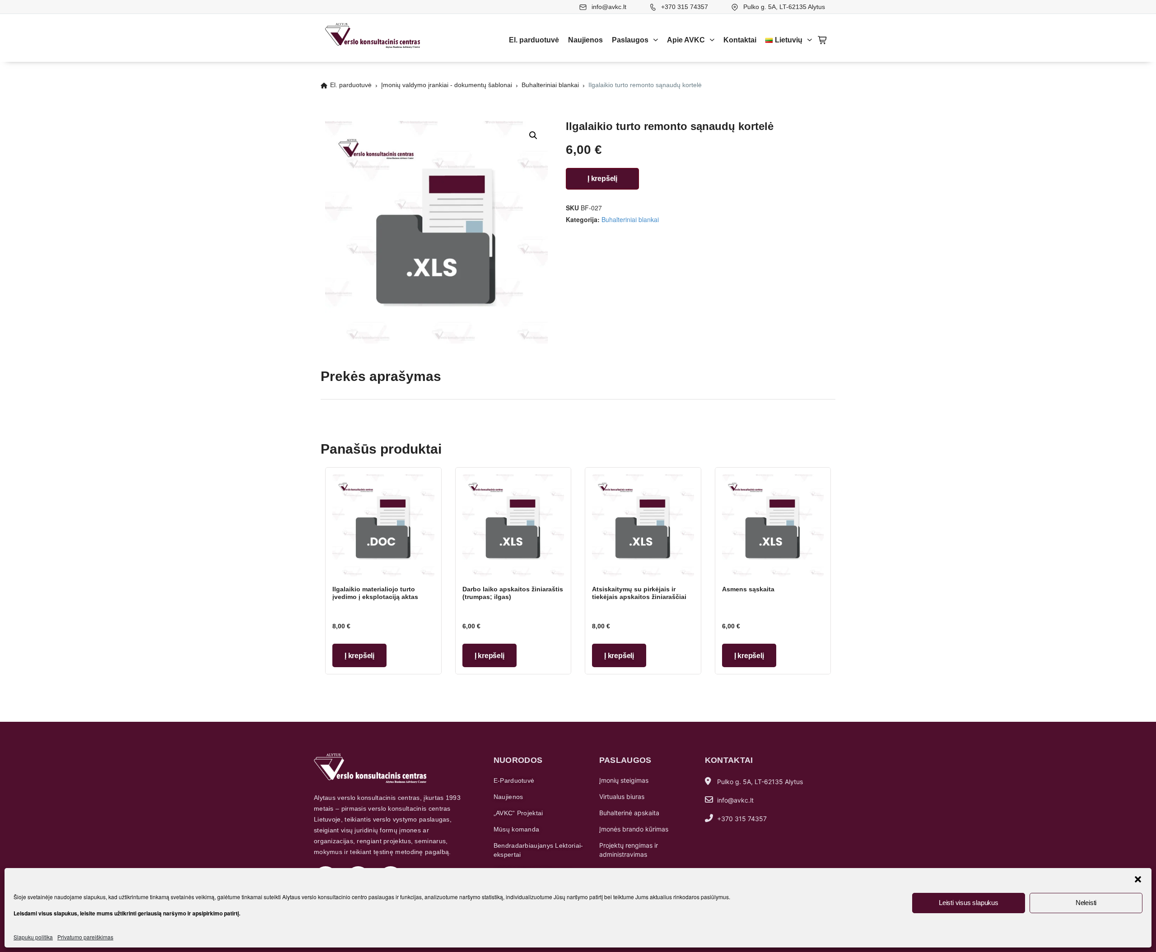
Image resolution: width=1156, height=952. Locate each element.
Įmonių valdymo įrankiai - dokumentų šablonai (446, 84)
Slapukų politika (33, 937)
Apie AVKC (686, 40)
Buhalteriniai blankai (550, 84)
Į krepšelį (602, 178)
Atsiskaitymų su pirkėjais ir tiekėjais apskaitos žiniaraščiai (639, 593)
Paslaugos (630, 40)
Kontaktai (739, 40)
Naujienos (585, 40)
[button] (1137, 879)
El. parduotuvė (534, 40)
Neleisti (1086, 902)
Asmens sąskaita (748, 589)
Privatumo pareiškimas (85, 937)
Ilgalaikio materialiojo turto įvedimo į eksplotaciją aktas (375, 593)
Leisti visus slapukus (968, 902)
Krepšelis (822, 40)
